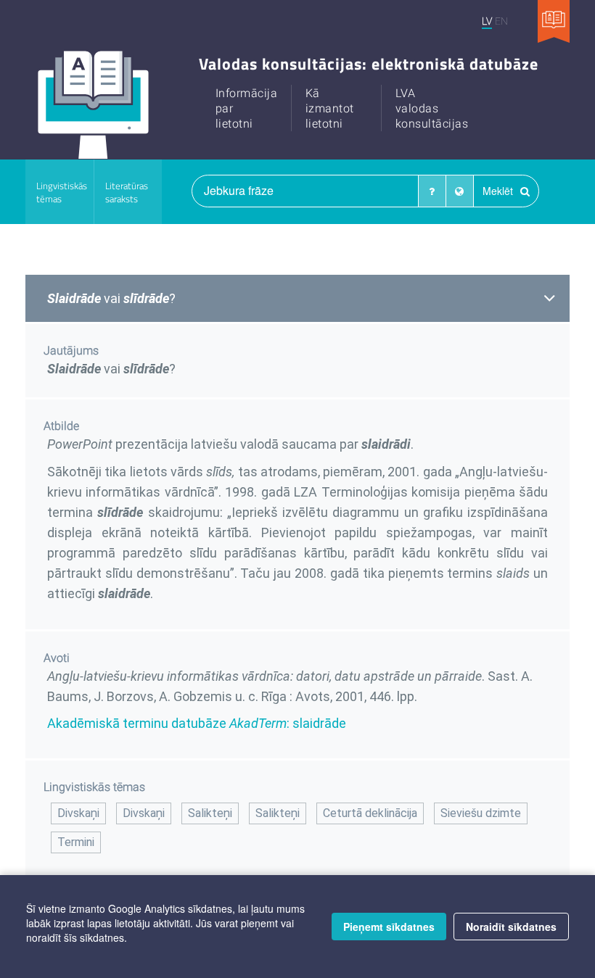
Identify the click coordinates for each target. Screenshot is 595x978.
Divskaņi (78, 813)
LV (487, 21)
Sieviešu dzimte (480, 813)
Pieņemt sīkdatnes (389, 926)
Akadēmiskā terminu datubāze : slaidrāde (196, 723)
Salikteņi (210, 813)
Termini (75, 842)
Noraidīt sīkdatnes (511, 926)
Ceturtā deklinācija (370, 813)
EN (501, 21)
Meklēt (499, 190)
